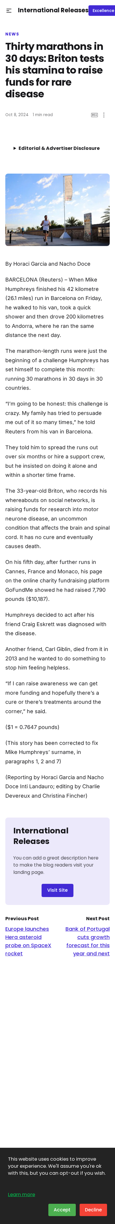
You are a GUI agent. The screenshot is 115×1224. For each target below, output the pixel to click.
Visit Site (57, 890)
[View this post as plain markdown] (94, 115)
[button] (9, 10)
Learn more (21, 1194)
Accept (62, 1209)
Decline (93, 1209)
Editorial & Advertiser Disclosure (59, 148)
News (12, 34)
